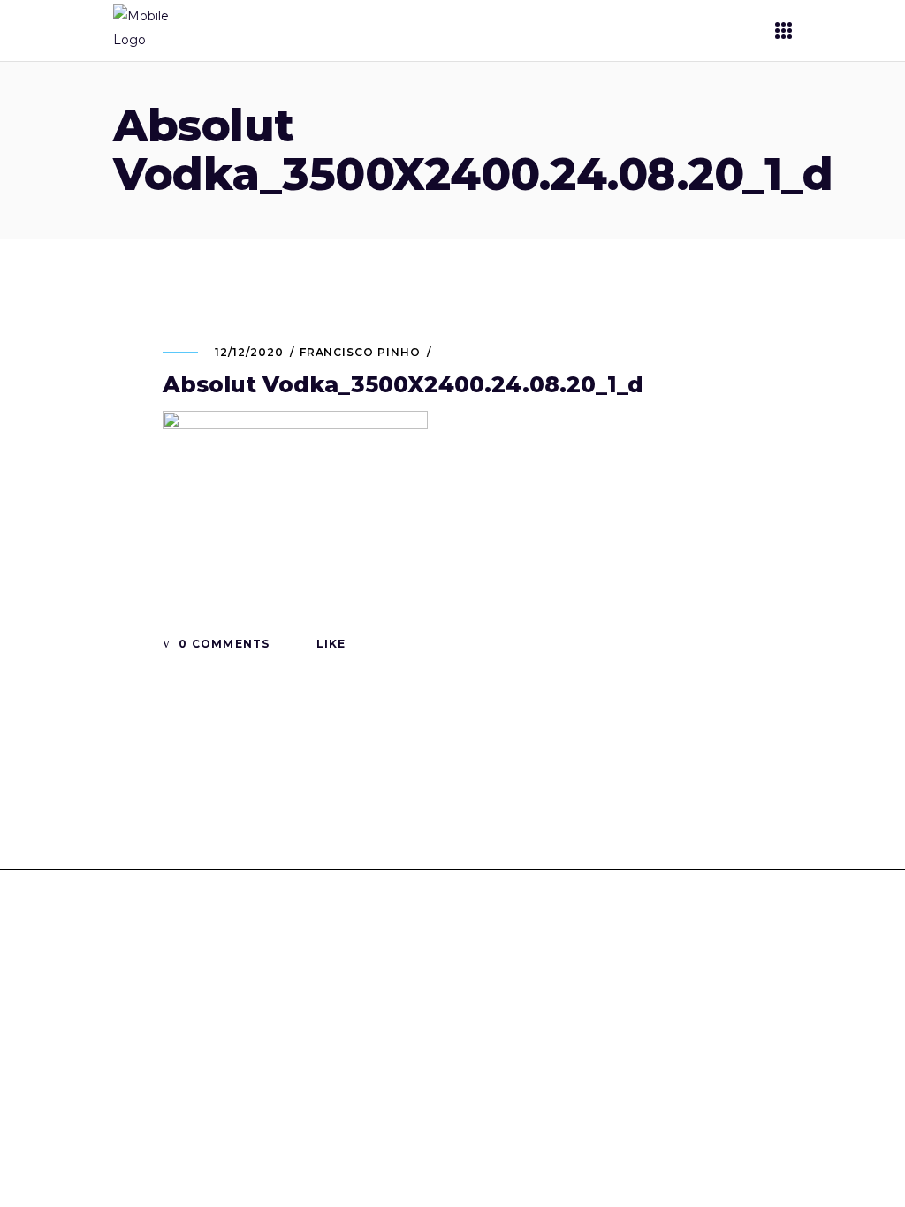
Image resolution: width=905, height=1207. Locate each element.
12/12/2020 (249, 352)
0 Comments (222, 643)
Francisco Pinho (360, 352)
